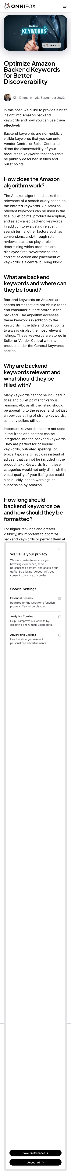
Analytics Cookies (21, 616)
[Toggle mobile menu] (65, 6)
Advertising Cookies (23, 634)
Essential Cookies (21, 598)
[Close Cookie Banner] (59, 549)
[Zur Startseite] (20, 6)
